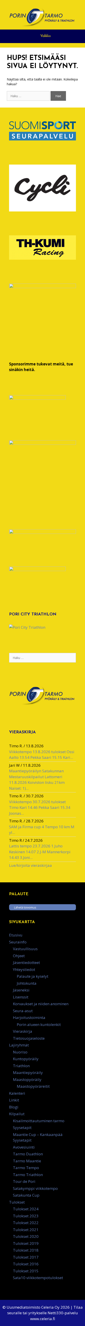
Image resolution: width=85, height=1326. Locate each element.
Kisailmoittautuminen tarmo (38, 1120)
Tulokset (17, 1202)
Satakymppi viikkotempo (35, 1188)
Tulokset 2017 (26, 1257)
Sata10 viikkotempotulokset (38, 1277)
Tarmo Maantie (27, 1160)
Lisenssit (20, 997)
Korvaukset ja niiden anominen (40, 1003)
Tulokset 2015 (26, 1270)
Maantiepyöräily (28, 1072)
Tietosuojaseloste (29, 1038)
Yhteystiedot (24, 969)
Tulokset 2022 (26, 1222)
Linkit (14, 1100)
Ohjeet (19, 955)
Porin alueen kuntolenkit (39, 1024)
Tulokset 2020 (26, 1236)
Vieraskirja (22, 1031)
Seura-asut (23, 1010)
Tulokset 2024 (26, 1208)
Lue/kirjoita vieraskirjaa (30, 865)
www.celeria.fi (42, 1318)
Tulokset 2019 (26, 1243)
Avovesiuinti (24, 1147)
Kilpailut (16, 1113)
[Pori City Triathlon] (27, 627)
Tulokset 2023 (26, 1215)
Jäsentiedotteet (26, 962)
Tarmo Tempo (26, 1167)
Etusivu (15, 935)
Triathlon (21, 1065)
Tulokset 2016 (26, 1263)
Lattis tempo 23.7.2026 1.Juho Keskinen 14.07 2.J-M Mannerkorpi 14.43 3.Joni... (39, 851)
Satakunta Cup (26, 1195)
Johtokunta (26, 983)
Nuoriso (20, 1052)
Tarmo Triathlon (28, 1174)
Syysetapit (22, 1127)
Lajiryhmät (19, 1045)
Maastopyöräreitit (33, 1086)
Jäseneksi (21, 990)
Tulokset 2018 (26, 1250)
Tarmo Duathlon (28, 1153)
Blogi (13, 1107)
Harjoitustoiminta (29, 1017)
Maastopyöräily (27, 1079)
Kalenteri (17, 1093)
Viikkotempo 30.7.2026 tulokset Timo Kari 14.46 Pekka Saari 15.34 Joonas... (39, 807)
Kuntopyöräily (26, 1058)
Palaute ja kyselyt (32, 976)
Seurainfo (18, 942)
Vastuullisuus (25, 948)
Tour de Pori (24, 1181)
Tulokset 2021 (26, 1229)
